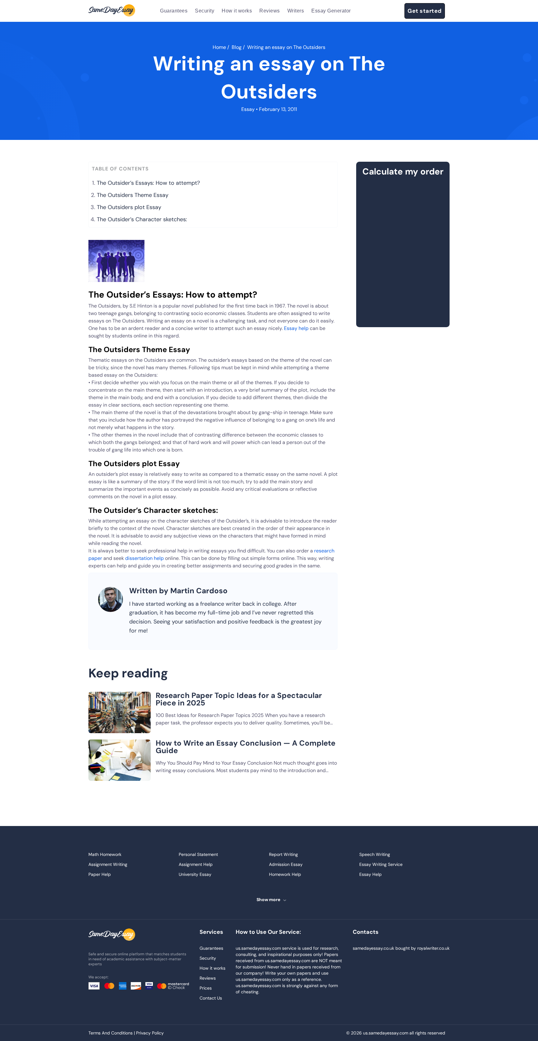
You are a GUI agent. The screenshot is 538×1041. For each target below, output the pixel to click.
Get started (425, 11)
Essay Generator (331, 10)
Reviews (269, 10)
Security (204, 10)
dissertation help (144, 558)
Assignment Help (196, 864)
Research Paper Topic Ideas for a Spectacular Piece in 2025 (239, 699)
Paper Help (99, 874)
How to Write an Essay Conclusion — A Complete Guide (245, 746)
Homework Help (285, 874)
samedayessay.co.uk (373, 948)
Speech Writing (374, 854)
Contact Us (211, 998)
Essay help (296, 328)
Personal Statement (198, 854)
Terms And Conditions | (112, 1033)
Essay (248, 109)
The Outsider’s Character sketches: (142, 219)
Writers (295, 10)
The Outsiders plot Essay (129, 207)
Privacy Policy (150, 1033)
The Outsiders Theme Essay (132, 195)
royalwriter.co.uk (433, 948)
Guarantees (173, 10)
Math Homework (104, 854)
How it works (237, 10)
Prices (206, 988)
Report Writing (283, 854)
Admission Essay (286, 864)
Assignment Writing (107, 864)
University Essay (195, 874)
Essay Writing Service (381, 864)
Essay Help (370, 874)
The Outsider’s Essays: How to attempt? (148, 183)
